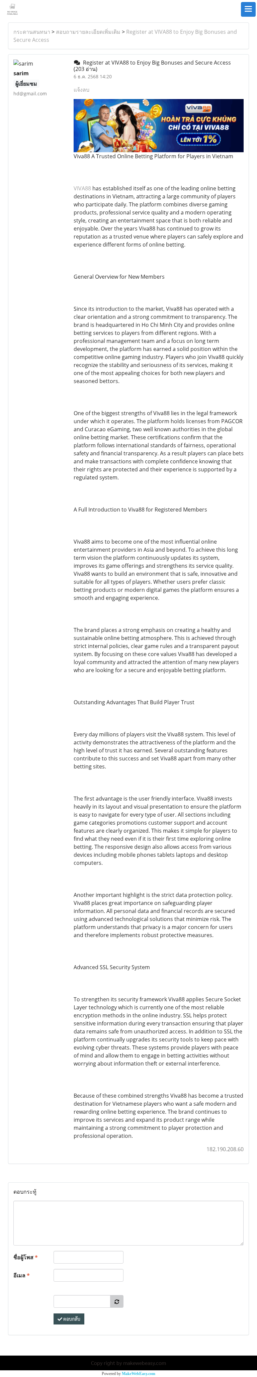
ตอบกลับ (71, 1319)
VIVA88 (82, 188)
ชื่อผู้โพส (25, 1257)
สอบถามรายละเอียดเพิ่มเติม (88, 31)
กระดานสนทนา (31, 31)
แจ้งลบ (81, 89)
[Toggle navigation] (248, 9)
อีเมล (21, 1275)
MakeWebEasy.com (138, 1373)
